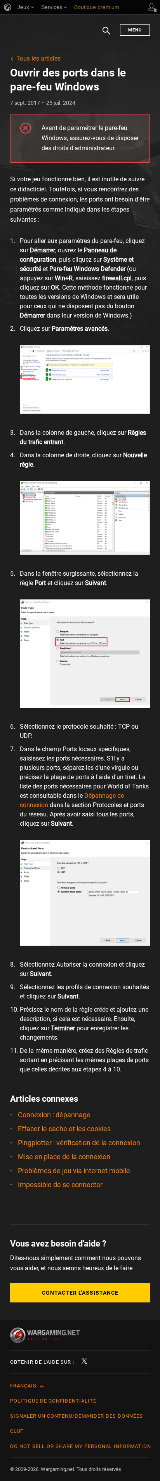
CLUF (16, 1431)
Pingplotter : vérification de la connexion (79, 1143)
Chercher (106, 34)
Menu (135, 30)
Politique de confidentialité (53, 1401)
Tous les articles (38, 58)
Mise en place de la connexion (64, 1157)
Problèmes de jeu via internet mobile (74, 1171)
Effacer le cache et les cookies (64, 1129)
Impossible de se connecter (60, 1185)
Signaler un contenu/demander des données (76, 1416)
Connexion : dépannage (54, 1115)
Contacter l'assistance (80, 1293)
